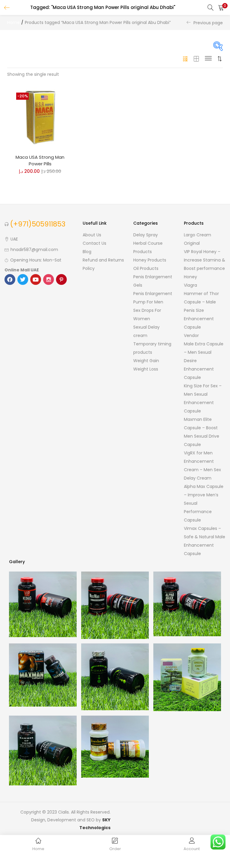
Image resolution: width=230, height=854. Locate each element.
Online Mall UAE (21, 270)
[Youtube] (35, 279)
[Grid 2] (196, 58)
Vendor (191, 335)
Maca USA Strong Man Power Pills (40, 160)
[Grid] (185, 58)
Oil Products (145, 268)
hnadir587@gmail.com (34, 250)
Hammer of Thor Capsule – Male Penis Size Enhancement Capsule (201, 310)
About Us (92, 235)
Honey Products (149, 260)
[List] (208, 58)
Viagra (190, 285)
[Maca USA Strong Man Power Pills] (40, 116)
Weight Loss (145, 369)
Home (13, 22)
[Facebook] (9, 279)
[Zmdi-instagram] (48, 279)
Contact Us (94, 243)
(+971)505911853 (38, 224)
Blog (87, 252)
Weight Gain (146, 361)
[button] (221, 7)
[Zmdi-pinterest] (61, 279)
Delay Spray (145, 235)
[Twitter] (22, 279)
